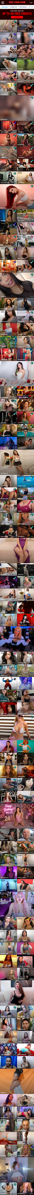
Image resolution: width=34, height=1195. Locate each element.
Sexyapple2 (4, 1067)
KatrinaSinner (4, 119)
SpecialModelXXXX (23, 1155)
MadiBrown (3, 385)
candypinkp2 (4, 852)
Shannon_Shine (22, 877)
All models (5, 7)
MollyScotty (4, 56)
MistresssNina (4, 536)
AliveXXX (20, 789)
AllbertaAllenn (21, 776)
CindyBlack (20, 309)
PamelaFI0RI (21, 321)
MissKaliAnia (4, 1004)
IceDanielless (4, 625)
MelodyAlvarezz (22, 448)
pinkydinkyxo (21, 587)
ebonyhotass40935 (23, 713)
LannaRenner (21, 536)
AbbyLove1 (21, 498)
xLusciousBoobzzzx (23, 940)
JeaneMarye (4, 359)
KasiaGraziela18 (22, 31)
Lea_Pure (20, 802)
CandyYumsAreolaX (23, 852)
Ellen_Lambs (21, 258)
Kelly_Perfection (5, 751)
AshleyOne (3, 1181)
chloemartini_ (4, 1143)
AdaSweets (4, 43)
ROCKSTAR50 (4, 1117)
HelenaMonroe (5, 245)
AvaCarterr (21, 81)
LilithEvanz (3, 827)
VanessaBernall (5, 182)
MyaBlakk (3, 220)
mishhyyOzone (22, 1042)
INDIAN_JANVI (22, 953)
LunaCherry (21, 347)
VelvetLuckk (21, 1105)
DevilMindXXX (4, 271)
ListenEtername (5, 650)
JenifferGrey (21, 94)
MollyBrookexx (5, 865)
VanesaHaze (21, 157)
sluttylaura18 (4, 966)
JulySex (3, 347)
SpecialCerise (4, 473)
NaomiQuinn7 (21, 890)
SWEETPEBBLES (5, 523)
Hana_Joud (20, 220)
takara (19, 245)
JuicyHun (3, 764)
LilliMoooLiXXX (22, 486)
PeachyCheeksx (22, 599)
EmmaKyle (20, 69)
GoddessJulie (4, 498)
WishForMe (4, 776)
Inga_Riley (3, 422)
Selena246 (3, 410)
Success (3, 1130)
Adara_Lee (3, 1092)
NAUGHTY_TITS (5, 1105)
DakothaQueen (21, 1117)
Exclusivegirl (4, 334)
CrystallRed (21, 132)
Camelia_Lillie (4, 486)
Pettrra (2, 599)
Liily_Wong (3, 296)
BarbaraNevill (4, 397)
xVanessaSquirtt (5, 802)
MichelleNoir (21, 1193)
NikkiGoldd (3, 713)
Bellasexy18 (4, 675)
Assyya (19, 271)
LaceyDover (21, 56)
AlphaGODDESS (5, 688)
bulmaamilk (3, 940)
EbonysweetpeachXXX (24, 966)
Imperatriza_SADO (5, 928)
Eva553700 (3, 448)
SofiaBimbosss (22, 410)
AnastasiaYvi (4, 94)
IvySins (2, 144)
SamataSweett (4, 839)
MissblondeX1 (21, 359)
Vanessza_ (20, 170)
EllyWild (20, 511)
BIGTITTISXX (21, 839)
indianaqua (3, 511)
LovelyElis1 (4, 1042)
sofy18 (2, 915)
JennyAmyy (4, 700)
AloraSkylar (4, 1155)
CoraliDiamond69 (5, 1054)
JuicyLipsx (20, 700)
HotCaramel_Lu (22, 865)
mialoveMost (4, 321)
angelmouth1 (21, 523)
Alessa (2, 978)
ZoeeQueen (4, 789)
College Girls (13, 7)
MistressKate (4, 738)
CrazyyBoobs (21, 1016)
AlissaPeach (4, 612)
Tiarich (19, 764)
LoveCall (20, 422)
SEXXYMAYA (21, 1067)
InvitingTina (21, 978)
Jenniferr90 (4, 233)
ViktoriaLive (21, 612)
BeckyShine (21, 144)
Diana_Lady (3, 890)
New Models (23, 7)
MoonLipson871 (5, 877)
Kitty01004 (20, 574)
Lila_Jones (20, 688)
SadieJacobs (21, 928)
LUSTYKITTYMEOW (23, 397)
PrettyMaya (21, 751)
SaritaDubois (21, 182)
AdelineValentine (22, 233)
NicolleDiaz (4, 170)
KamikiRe (3, 662)
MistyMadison (4, 31)
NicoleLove (4, 574)
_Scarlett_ (3, 81)
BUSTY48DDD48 (22, 1054)
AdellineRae (21, 43)
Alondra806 (4, 587)
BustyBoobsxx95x (22, 1130)
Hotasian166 (4, 1016)
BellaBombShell (5, 309)
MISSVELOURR (4, 953)
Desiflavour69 (21, 1029)
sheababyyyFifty (22, 662)
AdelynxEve (4, 1193)
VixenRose (3, 208)
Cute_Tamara (21, 1143)
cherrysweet (21, 435)
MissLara (3, 561)
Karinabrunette (21, 334)
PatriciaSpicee (4, 69)
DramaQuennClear (5, 435)
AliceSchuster (4, 132)
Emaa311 (3, 258)
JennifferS (3, 157)
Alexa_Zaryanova (22, 625)
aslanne (3, 1029)
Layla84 (20, 675)
